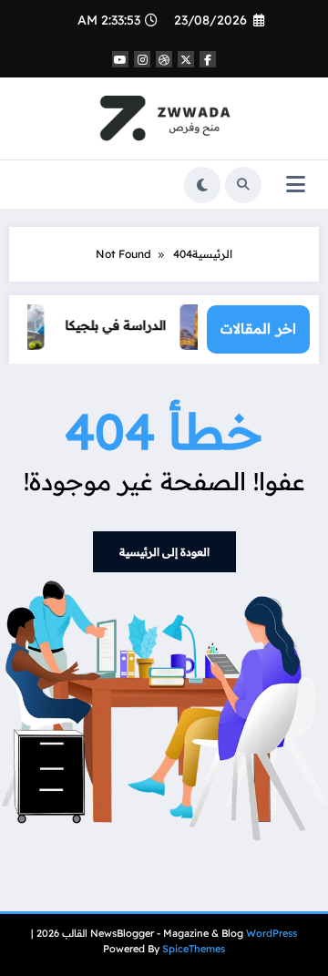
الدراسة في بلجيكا (119, 325)
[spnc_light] (202, 185)
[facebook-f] (208, 59)
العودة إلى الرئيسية (164, 552)
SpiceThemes (193, 948)
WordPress (271, 933)
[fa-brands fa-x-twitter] (186, 59)
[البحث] (243, 185)
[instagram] (142, 59)
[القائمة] (295, 184)
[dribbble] (164, 59)
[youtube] (120, 59)
